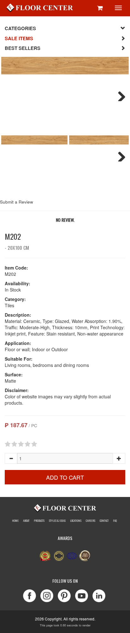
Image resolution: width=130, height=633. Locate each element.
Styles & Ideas (57, 520)
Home (15, 520)
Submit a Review (16, 202)
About (26, 520)
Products (39, 520)
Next (119, 95)
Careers (90, 520)
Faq (115, 520)
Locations (75, 520)
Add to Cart (65, 477)
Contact (104, 520)
